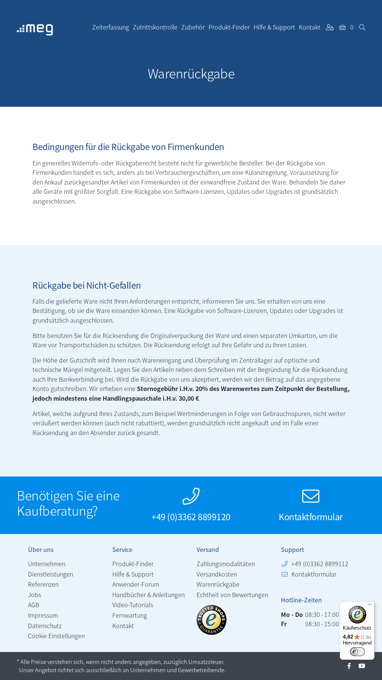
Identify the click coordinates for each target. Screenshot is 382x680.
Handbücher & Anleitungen (148, 594)
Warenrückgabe (218, 584)
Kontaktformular (311, 516)
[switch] (357, 651)
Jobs (34, 594)
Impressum (43, 615)
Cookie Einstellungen (56, 635)
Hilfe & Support (133, 573)
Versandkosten (217, 573)
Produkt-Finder (133, 563)
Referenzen (43, 584)
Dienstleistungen (50, 573)
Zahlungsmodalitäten (226, 563)
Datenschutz (45, 625)
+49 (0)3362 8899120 (191, 516)
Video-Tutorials (132, 604)
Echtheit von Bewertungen (232, 594)
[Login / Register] (330, 26)
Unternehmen (46, 563)
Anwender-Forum (135, 584)
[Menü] (370, 606)
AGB (33, 604)
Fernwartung (129, 615)
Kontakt (123, 625)
